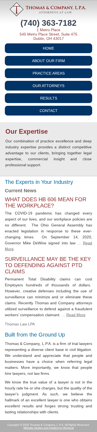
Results (48, 98)
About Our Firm (48, 61)
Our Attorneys (48, 86)
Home (48, 48)
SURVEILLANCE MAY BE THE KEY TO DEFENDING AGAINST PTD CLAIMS (48, 265)
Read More (75, 315)
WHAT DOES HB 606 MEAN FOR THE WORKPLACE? (45, 202)
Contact (49, 110)
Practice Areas (49, 73)
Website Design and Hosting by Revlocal (48, 427)
